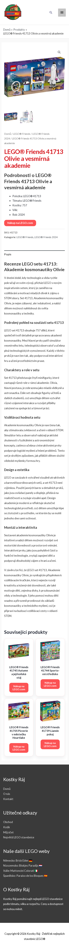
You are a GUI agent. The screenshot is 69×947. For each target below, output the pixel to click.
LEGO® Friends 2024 (46, 237)
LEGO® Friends (21, 133)
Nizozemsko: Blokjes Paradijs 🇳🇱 (22, 865)
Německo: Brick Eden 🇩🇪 (17, 860)
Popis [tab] (7, 254)
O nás (6, 793)
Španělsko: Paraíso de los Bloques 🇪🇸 (25, 875)
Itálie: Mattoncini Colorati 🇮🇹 (20, 870)
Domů (7, 133)
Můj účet (8, 832)
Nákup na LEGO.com (20, 223)
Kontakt (8, 799)
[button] (51, 12)
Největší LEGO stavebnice (18, 837)
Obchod (8, 822)
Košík (6, 827)
